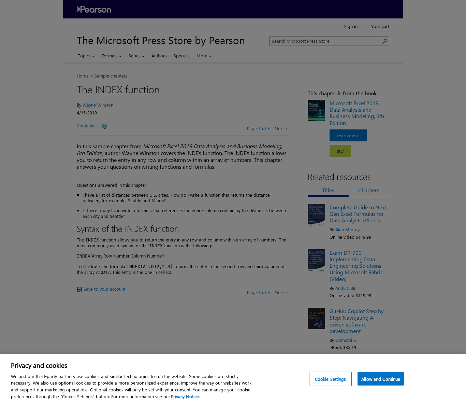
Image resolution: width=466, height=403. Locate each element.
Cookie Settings (330, 379)
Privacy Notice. (185, 396)
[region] (233, 378)
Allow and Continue (380, 379)
